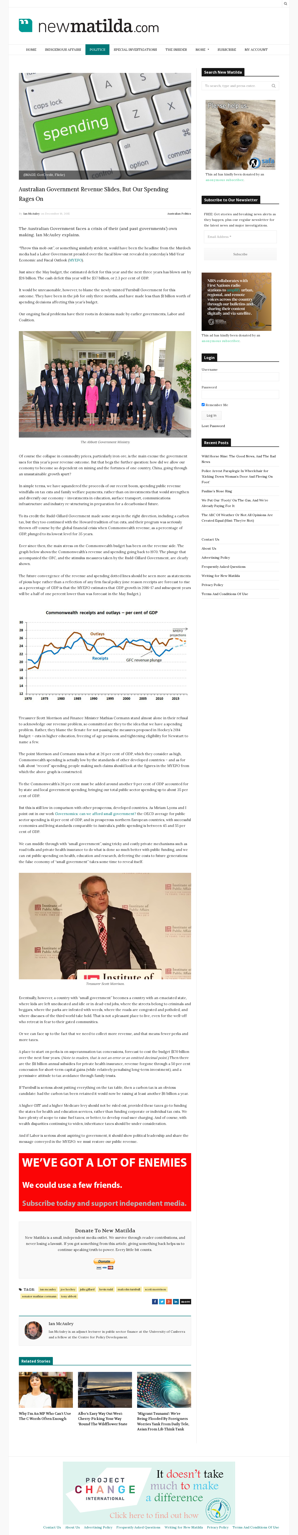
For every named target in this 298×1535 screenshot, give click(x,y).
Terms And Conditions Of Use (225, 594)
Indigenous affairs (63, 50)
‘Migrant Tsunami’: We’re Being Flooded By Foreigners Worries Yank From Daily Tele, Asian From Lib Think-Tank (163, 1421)
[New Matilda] (89, 26)
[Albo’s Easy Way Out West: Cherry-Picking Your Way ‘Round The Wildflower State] (105, 1390)
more (185, 1301)
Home (31, 50)
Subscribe (227, 50)
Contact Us (210, 539)
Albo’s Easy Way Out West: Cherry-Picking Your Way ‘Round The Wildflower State (102, 1418)
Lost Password (213, 426)
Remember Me (216, 405)
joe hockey (68, 1289)
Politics (97, 50)
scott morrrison (155, 1289)
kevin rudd (106, 1289)
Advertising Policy (216, 557)
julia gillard (87, 1289)
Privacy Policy (212, 585)
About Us (209, 548)
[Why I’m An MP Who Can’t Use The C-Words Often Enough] (46, 1390)
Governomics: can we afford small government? (95, 814)
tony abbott (68, 1296)
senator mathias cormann (39, 1296)
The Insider (176, 50)
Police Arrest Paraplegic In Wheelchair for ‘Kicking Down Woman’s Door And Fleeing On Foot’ (237, 476)
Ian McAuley (31, 213)
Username (210, 369)
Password (209, 387)
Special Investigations (135, 50)
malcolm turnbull (129, 1289)
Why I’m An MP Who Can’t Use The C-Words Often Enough (45, 1416)
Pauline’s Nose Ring (217, 491)
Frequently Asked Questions (224, 567)
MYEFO (75, 260)
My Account (256, 50)
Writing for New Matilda (221, 576)
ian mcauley (48, 1289)
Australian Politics (179, 213)
